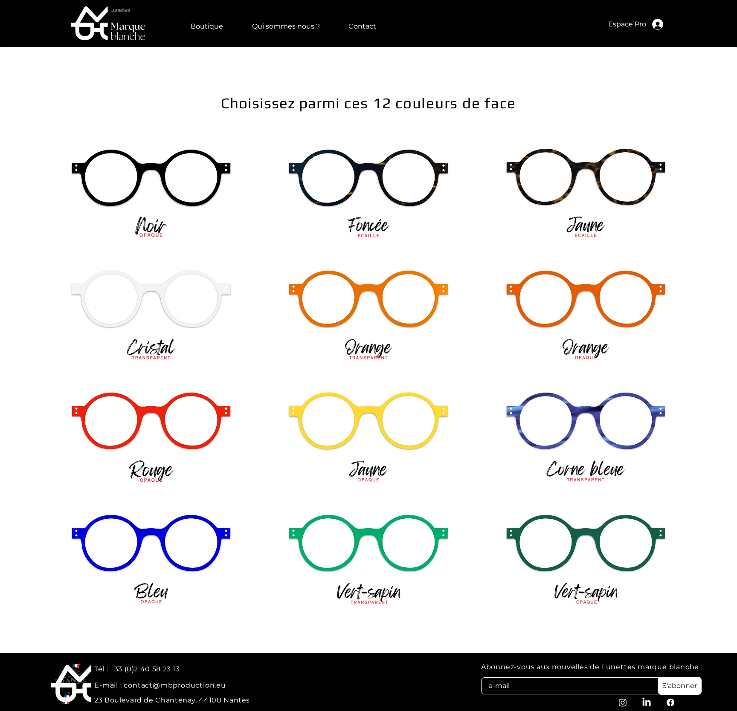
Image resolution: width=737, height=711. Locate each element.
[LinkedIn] (646, 702)
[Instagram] (623, 702)
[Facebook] (670, 702)
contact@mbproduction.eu (175, 685)
